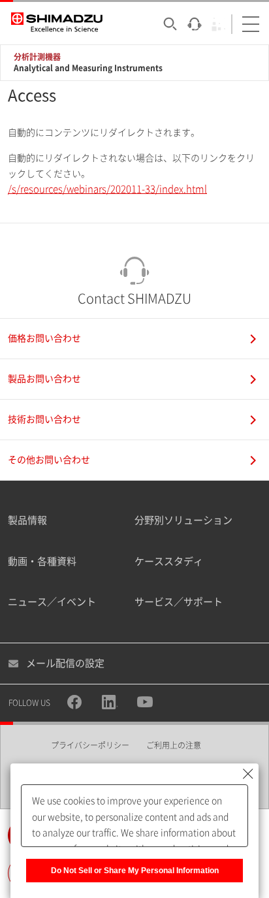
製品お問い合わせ (44, 378)
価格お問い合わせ (44, 338)
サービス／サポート (178, 602)
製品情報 (27, 520)
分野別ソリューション (183, 520)
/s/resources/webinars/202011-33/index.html (107, 189)
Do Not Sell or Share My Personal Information (135, 870)
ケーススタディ (168, 561)
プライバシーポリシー (90, 745)
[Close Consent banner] (248, 773)
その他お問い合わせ (49, 459)
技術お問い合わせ (44, 419)
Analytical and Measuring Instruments (88, 68)
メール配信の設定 (65, 663)
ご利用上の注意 (173, 745)
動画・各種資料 (42, 561)
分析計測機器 (37, 57)
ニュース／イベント (52, 602)
